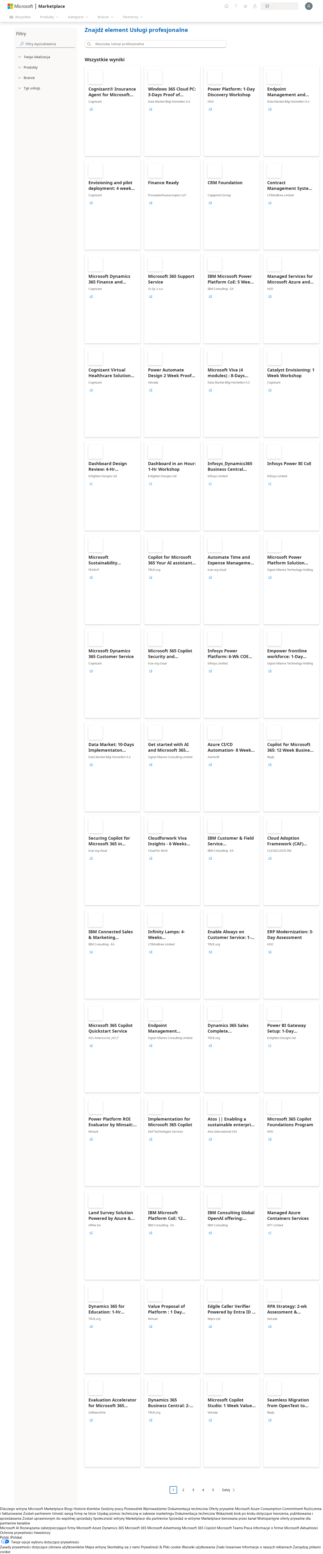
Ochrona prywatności (16, 1532)
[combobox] (157, 44)
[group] (91, 109)
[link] (112, 111)
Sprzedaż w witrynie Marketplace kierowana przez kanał (212, 1518)
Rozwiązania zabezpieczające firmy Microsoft (55, 1527)
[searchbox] (50, 43)
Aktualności (309, 1527)
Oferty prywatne (221, 1508)
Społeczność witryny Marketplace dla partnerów (130, 1518)
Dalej (226, 1490)
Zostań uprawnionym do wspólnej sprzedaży (57, 1518)
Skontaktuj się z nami (123, 1547)
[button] (88, 44)
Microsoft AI (9, 1527)
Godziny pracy (112, 1508)
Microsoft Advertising (164, 1527)
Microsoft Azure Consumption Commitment (269, 1508)
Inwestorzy (42, 1532)
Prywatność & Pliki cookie (161, 1547)
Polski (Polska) (11, 1537)
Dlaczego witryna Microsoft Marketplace (31, 1508)
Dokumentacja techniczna (188, 1508)
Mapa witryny (95, 1547)
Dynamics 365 (113, 1527)
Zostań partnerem (37, 1513)
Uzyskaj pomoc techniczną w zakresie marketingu (135, 1513)
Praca (248, 1527)
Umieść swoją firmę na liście (74, 1513)
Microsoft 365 (135, 1527)
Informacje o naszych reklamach (267, 1547)
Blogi (68, 1508)
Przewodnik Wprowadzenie (145, 1508)
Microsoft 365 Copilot (199, 1527)
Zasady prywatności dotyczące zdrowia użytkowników (42, 1547)
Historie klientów (87, 1508)
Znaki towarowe (228, 1547)
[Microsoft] (20, 6)
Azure (96, 1527)
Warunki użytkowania (198, 1547)
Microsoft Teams (230, 1527)
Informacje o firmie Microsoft (276, 1527)
